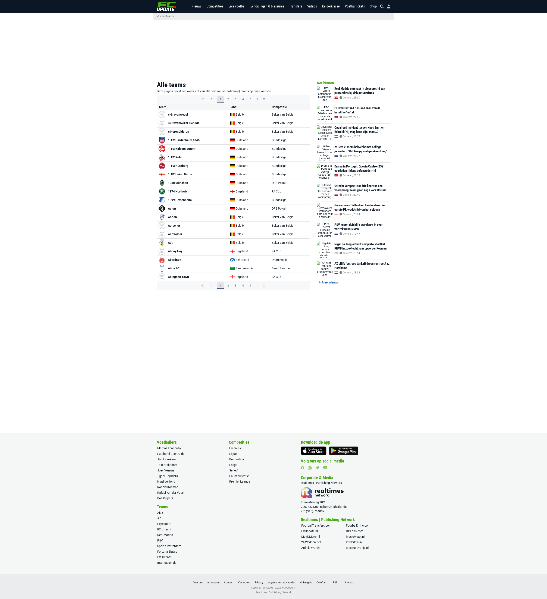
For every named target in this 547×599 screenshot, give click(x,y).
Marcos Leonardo (169, 448)
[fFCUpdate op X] (317, 467)
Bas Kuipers (165, 498)
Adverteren (213, 582)
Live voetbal (236, 6)
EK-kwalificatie (239, 476)
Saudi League (281, 268)
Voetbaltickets (355, 6)
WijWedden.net (311, 542)
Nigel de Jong (166, 481)
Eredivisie (235, 448)
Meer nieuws (330, 282)
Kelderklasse (331, 6)
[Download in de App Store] (313, 450)
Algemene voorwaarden (282, 582)
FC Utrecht (164, 529)
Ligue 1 (234, 453)
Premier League (239, 481)
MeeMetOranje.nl (357, 547)
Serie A (233, 470)
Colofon (321, 582)
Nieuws (196, 6)
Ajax (160, 512)
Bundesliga (279, 140)
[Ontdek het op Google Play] (343, 450)
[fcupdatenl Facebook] (302, 467)
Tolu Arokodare (167, 465)
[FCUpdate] (166, 6)
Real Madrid (165, 535)
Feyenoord (164, 524)
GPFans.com (354, 531)
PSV (160, 540)
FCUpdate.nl (309, 531)
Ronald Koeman (167, 487)
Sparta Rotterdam (169, 546)
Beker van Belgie (282, 114)
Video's (312, 6)
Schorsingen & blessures (267, 6)
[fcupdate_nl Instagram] (309, 468)
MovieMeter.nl (310, 536)
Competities (215, 6)
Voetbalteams (165, 16)
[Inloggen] (387, 6)
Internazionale (166, 562)
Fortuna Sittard (167, 551)
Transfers (295, 6)
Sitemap (349, 582)
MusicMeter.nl (355, 536)
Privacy (259, 582)
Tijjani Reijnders (167, 476)
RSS (335, 582)
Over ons (198, 582)
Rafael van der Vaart (170, 492)
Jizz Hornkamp (167, 459)
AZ (159, 518)
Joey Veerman (166, 470)
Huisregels (306, 582)
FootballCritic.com (358, 525)
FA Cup (276, 191)
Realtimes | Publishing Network (273, 592)
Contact (228, 582)
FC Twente (164, 557)
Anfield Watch (310, 547)
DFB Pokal (278, 183)
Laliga (233, 465)
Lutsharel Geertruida (171, 453)
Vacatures (244, 582)
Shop (373, 6)
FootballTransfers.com (316, 525)
